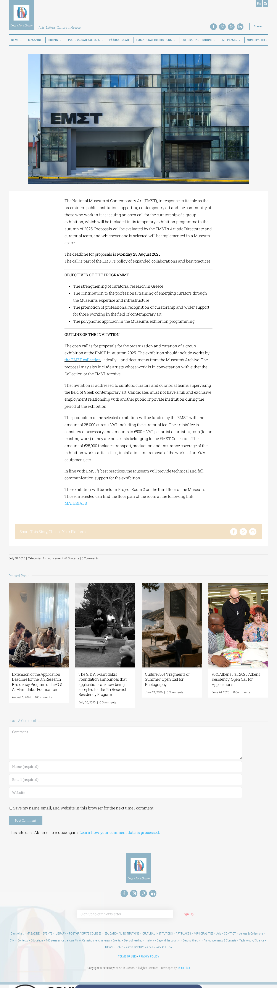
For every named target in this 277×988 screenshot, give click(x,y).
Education (37, 940)
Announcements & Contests (61, 558)
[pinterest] (231, 26)
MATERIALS (75, 503)
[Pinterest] (243, 532)
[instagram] (222, 26)
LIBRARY (60, 933)
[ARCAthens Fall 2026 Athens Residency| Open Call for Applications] (238, 585)
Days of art (17, 933)
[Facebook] (233, 532)
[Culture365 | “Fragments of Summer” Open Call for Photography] (172, 585)
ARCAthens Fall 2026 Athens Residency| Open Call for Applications (236, 679)
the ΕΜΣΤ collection (82, 359)
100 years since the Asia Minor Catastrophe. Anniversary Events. (83, 940)
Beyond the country (168, 940)
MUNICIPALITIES (203, 933)
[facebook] (213, 26)
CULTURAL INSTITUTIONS (157, 933)
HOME (119, 947)
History (149, 940)
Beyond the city (192, 940)
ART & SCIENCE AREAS (139, 947)
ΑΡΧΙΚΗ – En (164, 947)
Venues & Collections (251, 933)
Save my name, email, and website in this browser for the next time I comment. (83, 808)
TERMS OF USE (127, 956)
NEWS (109, 947)
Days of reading (133, 940)
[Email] (253, 532)
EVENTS (47, 933)
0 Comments (90, 558)
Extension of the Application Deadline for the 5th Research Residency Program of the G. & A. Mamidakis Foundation (37, 682)
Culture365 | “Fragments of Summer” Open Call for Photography (167, 679)
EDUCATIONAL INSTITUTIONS (122, 933)
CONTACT (230, 933)
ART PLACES (183, 933)
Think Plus (183, 968)
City (12, 940)
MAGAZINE (33, 933)
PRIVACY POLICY (149, 956)
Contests (23, 940)
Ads (218, 933)
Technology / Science (251, 940)
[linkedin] (240, 26)
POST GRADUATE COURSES (85, 933)
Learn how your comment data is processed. (119, 832)
